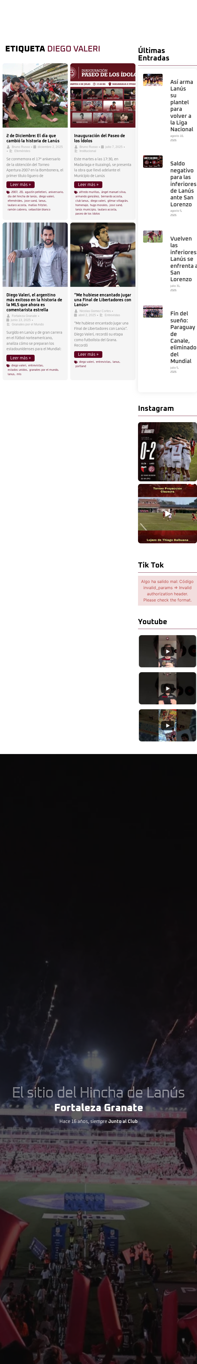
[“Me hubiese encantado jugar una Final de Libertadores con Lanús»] (102, 255)
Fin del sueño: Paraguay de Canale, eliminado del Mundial (183, 337)
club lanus (81, 200)
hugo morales (98, 205)
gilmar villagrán (117, 200)
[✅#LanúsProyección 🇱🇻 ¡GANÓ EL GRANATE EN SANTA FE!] (167, 451)
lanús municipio (85, 209)
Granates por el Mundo (28, 324)
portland (80, 366)
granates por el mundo (43, 369)
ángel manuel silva (113, 192)
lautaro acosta (17, 205)
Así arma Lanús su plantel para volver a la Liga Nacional (181, 106)
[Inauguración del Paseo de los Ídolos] (102, 95)
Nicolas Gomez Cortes (95, 311)
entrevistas (35, 365)
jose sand (30, 200)
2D (21, 192)
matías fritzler (37, 205)
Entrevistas (112, 315)
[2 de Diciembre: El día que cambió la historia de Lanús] (35, 95)
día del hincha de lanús (22, 196)
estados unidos (17, 369)
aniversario (55, 192)
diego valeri (46, 196)
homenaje (81, 205)
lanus (42, 200)
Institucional (88, 151)
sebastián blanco (39, 209)
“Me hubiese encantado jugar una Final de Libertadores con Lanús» (102, 300)
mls (19, 374)
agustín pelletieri (35, 192)
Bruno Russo (21, 147)
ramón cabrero (17, 209)
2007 (14, 192)
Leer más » (20, 185)
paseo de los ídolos (87, 213)
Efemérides (22, 151)
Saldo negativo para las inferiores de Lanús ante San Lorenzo (183, 184)
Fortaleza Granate (24, 316)
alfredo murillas (89, 192)
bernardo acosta (111, 196)
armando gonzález (87, 196)
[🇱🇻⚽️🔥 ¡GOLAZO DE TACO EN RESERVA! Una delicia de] (167, 513)
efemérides (15, 200)
